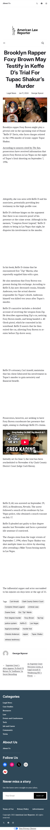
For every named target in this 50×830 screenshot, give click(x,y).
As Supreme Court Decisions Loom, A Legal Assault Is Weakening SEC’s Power (35, 670)
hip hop (40, 618)
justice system (11, 623)
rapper (25, 634)
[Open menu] (4, 43)
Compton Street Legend (15, 607)
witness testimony (12, 640)
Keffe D (23, 623)
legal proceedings (12, 629)
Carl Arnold (14, 601)
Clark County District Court (32, 601)
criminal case (33, 607)
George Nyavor (37, 93)
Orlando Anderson (12, 634)
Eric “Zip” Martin (25, 612)
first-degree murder (13, 618)
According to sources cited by (21, 147)
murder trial (27, 629)
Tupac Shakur (37, 634)
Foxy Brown (29, 618)
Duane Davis (10, 612)
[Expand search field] (42, 43)
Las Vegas (34, 623)
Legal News (11, 93)
